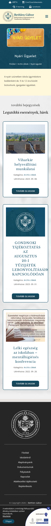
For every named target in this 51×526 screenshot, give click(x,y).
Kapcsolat (25, 476)
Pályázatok (25, 471)
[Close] (48, 508)
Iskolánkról (25, 457)
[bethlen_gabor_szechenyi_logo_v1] (37, 507)
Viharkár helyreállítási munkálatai (25, 137)
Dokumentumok (25, 467)
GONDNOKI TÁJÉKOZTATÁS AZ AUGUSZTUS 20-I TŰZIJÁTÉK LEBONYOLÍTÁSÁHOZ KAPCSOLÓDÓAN (25, 220)
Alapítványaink (25, 462)
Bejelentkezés (25, 486)
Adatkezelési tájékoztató (25, 481)
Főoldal (25, 452)
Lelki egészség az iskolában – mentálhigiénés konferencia (25, 325)
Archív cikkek (25, 142)
